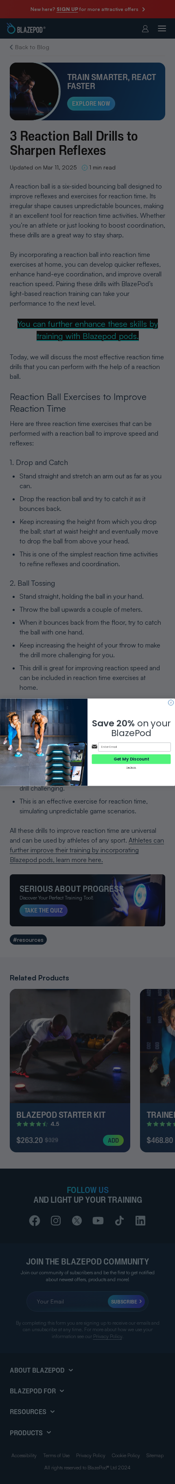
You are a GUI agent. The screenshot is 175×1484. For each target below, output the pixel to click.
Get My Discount (131, 759)
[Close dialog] (170, 702)
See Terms (131, 767)
